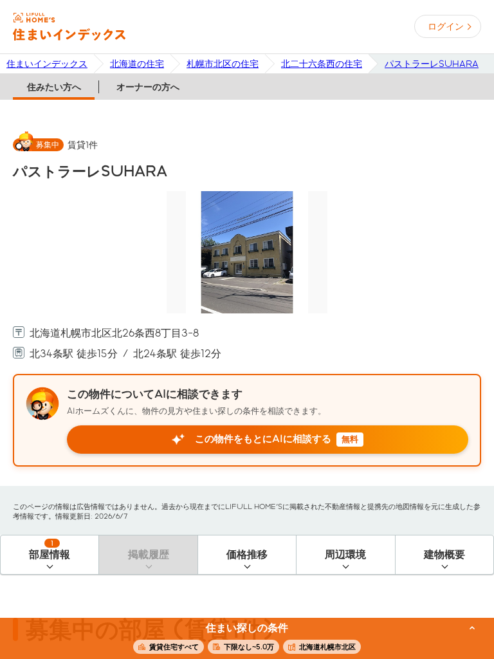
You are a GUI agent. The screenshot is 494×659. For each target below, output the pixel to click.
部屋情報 (49, 550)
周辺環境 (345, 554)
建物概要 (444, 554)
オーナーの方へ (147, 87)
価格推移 (247, 554)
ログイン (446, 26)
